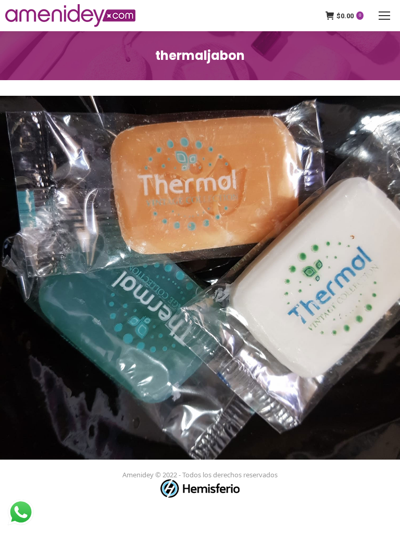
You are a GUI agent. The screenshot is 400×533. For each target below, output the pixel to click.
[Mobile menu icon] (384, 15)
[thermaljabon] (200, 278)
